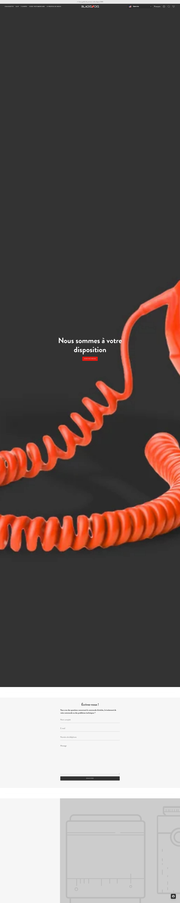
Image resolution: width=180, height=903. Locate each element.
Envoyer (90, 778)
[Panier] (173, 6)
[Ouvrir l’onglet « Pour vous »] (173, 896)
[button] (9, 6)
